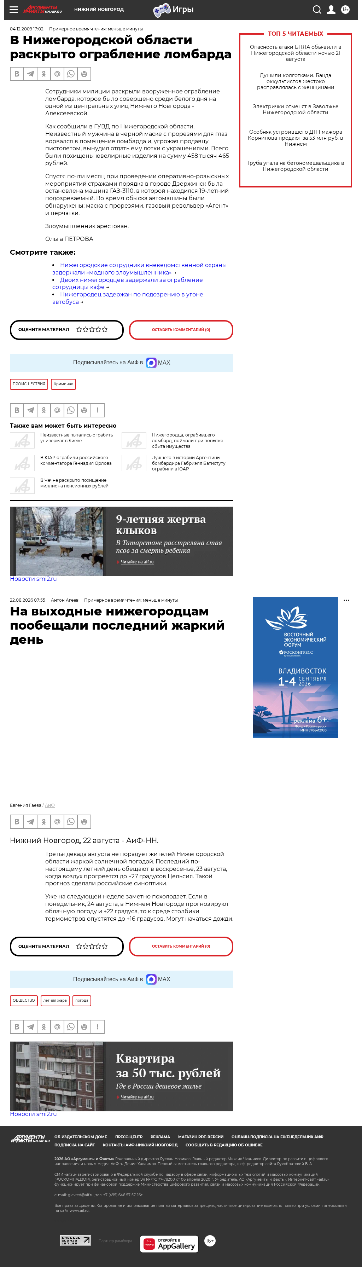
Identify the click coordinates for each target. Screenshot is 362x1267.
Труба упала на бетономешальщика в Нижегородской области (295, 166)
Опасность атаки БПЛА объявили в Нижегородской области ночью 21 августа (295, 53)
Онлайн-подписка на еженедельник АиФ (277, 1137)
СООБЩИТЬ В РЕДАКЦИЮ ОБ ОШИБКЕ (224, 1145)
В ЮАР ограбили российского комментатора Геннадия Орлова (76, 460)
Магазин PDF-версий (200, 1137)
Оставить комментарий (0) (181, 330)
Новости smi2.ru (33, 578)
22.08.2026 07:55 (27, 600)
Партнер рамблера (115, 1241)
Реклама (160, 1137)
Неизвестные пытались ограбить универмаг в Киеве (76, 437)
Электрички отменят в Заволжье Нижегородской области (296, 110)
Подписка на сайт (74, 1145)
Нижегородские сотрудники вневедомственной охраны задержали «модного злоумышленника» (139, 269)
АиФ (50, 805)
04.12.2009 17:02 (26, 28)
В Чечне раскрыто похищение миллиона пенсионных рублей (74, 483)
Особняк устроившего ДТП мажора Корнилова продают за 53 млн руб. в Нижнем (295, 138)
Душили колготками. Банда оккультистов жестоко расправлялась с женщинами (295, 82)
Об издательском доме (80, 1137)
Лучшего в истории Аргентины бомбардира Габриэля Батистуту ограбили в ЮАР (189, 463)
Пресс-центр (128, 1137)
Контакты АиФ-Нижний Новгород (140, 1145)
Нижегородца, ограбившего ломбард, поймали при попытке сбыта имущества (187, 440)
